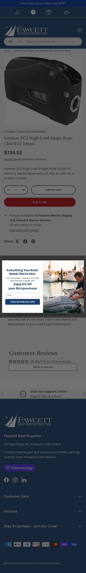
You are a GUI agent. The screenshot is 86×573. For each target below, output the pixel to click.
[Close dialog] (81, 263)
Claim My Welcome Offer (22, 301)
